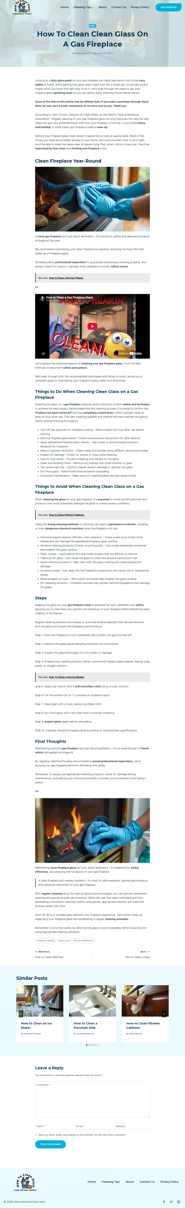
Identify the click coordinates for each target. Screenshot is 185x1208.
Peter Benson (82, 53)
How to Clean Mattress (49, 954)
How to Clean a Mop (137, 954)
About (103, 7)
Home (64, 7)
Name (41, 1126)
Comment (43, 1084)
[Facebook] (164, 1202)
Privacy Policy (140, 7)
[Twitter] (171, 1202)
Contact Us (118, 7)
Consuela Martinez (86, 1033)
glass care (64, 940)
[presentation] (39, 1000)
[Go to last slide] (21, 1013)
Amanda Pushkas (32, 1033)
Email (80, 1126)
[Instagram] (179, 1202)
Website (120, 1126)
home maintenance (83, 940)
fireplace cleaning (46, 940)
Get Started (168, 7)
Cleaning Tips (111, 1181)
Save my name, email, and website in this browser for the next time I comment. (82, 1134)
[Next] (164, 1013)
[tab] (86, 1045)
